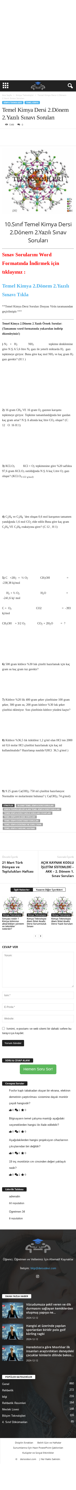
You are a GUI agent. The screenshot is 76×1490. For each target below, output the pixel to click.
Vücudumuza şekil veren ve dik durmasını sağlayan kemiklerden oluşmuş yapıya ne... (49, 1308)
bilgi (4, 1396)
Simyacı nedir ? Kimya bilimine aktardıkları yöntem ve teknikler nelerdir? (13, 923)
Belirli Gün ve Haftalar (49, 1442)
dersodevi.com (28, 1459)
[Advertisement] (38, 40)
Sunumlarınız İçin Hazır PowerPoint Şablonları (38, 1447)
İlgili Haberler (22, 889)
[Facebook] (6, 135)
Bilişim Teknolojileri (14, 1415)
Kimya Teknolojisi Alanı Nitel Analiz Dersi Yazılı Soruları (62, 921)
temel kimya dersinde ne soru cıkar (22, 824)
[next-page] (40, 936)
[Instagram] (38, 1277)
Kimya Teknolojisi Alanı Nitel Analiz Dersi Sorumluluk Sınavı (36, 922)
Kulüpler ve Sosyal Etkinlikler (38, 1452)
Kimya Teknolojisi (25, 95)
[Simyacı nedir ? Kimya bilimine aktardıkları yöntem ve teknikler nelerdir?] (13, 906)
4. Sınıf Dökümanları (14, 1422)
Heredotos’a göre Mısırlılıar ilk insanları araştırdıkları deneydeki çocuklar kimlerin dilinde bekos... (50, 1351)
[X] (16, 135)
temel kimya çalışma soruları (19, 817)
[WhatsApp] (35, 135)
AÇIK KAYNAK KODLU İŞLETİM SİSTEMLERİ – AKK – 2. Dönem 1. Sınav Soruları (57, 869)
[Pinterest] (26, 135)
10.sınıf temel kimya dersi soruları (35, 805)
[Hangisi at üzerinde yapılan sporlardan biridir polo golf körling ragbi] (12, 1332)
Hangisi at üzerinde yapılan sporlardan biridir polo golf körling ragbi (46, 1330)
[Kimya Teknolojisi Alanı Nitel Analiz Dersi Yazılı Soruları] (62, 906)
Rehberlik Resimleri (14, 1403)
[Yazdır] (45, 135)
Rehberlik (8, 1390)
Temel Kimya (32, 102)
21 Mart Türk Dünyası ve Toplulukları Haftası (18, 866)
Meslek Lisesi (10, 1409)
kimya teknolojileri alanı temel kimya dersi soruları (32, 809)
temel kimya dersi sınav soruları (21, 820)
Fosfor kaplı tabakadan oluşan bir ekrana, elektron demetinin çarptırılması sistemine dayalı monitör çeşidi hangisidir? (39, 1097)
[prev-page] (35, 936)
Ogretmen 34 (17, 1211)
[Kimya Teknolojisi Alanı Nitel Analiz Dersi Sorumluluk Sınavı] (38, 906)
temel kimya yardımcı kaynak (19, 828)
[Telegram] (55, 135)
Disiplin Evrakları (24, 1442)
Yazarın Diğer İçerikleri (49, 889)
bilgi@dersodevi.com (43, 1268)
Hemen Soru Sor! (38, 1069)
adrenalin (14, 1196)
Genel (5, 1384)
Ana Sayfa (7, 95)
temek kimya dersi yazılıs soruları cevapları (27, 813)
